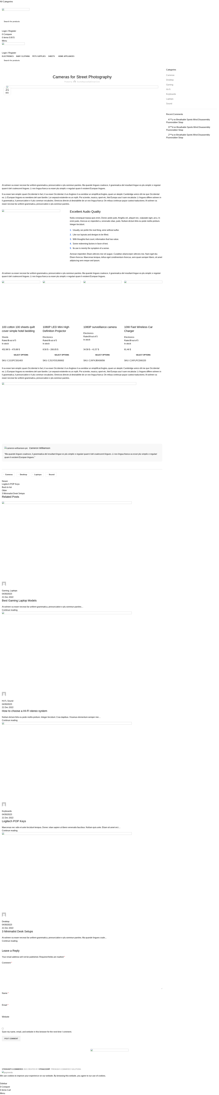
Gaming (169, 85)
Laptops (169, 99)
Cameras (170, 75)
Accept (5, 1080)
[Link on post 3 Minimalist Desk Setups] (82, 556)
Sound (169, 104)
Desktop (170, 80)
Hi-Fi (168, 89)
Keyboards (171, 94)
